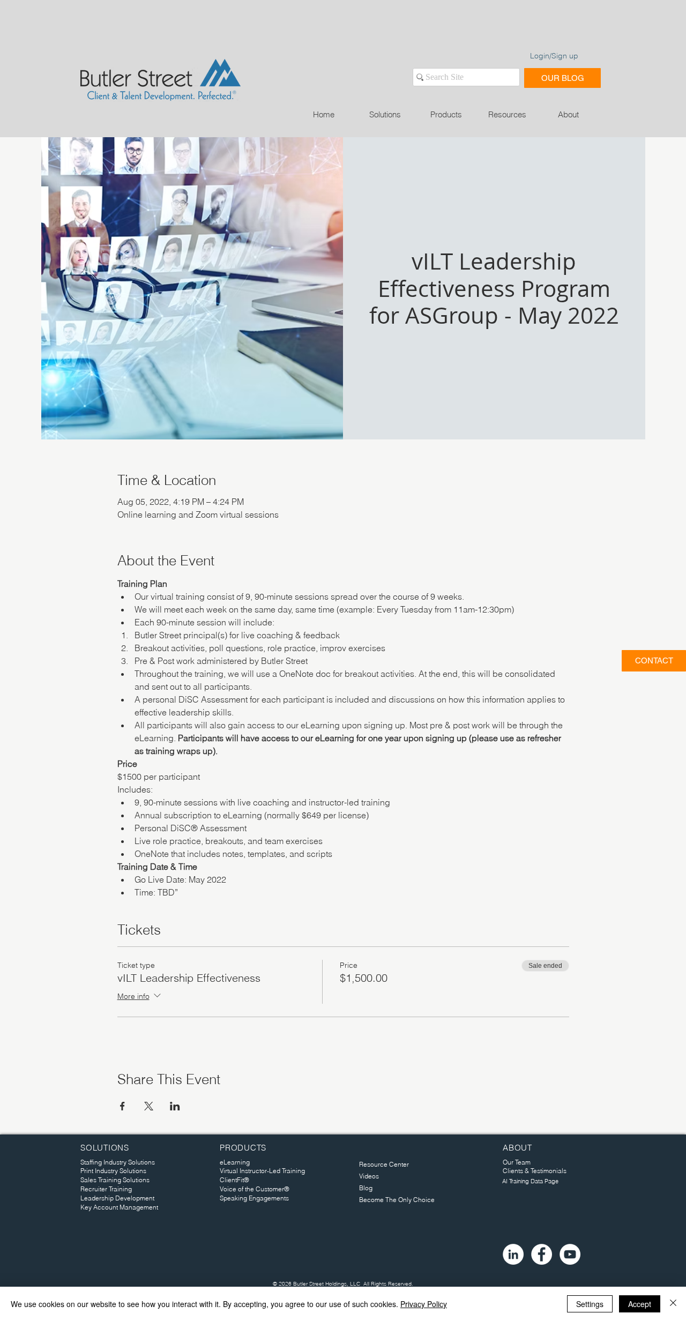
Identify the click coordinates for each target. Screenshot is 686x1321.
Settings (589, 1303)
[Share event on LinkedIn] (175, 1106)
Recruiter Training (106, 1189)
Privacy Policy (423, 1303)
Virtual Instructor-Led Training (262, 1171)
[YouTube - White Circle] (570, 1254)
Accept (639, 1303)
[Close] (673, 1303)
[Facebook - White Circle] (541, 1254)
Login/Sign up (554, 56)
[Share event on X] (149, 1106)
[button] (384, 114)
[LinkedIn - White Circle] (513, 1254)
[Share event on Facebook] (122, 1106)
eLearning (235, 1162)
